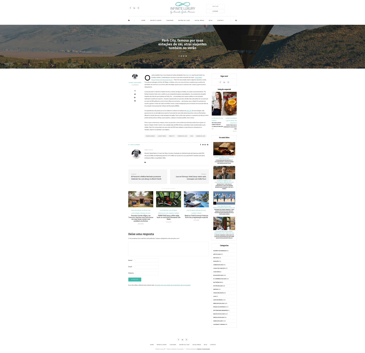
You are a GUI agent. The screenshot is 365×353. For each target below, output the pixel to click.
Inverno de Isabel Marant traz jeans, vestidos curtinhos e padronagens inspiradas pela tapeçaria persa (224, 212)
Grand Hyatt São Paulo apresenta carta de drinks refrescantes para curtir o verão (224, 186)
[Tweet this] (181, 56)
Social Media (199, 20)
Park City (188, 75)
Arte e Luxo (217, 254)
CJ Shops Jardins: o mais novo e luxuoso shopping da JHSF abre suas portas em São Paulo (224, 236)
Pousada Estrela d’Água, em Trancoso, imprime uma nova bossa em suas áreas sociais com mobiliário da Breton (140, 218)
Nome (130, 260)
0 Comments (135, 85)
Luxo (229, 180)
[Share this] (179, 56)
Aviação (216, 261)
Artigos (216, 257)
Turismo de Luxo (182, 136)
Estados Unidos (150, 136)
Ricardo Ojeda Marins (135, 82)
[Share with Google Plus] (183, 56)
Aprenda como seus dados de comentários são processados (172, 285)
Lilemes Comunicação (203, 349)
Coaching (169, 20)
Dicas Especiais (177, 37)
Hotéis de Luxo (146, 210)
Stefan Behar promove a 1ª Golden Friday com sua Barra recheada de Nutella (224, 161)
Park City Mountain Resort (165, 80)
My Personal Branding (220, 310)
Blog (210, 20)
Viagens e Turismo (187, 37)
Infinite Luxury (156, 20)
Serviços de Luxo (218, 317)
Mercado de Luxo (145, 213)
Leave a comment (135, 144)
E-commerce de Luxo (219, 278)
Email (130, 266)
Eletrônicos (217, 282)
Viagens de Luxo (200, 136)
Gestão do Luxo (184, 20)
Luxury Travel (162, 136)
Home (143, 20)
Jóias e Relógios (218, 293)
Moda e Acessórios (218, 207)
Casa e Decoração (136, 210)
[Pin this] (186, 56)
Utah (191, 136)
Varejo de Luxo (229, 233)
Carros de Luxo (218, 264)
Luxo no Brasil (135, 213)
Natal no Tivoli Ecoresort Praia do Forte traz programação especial (196, 216)
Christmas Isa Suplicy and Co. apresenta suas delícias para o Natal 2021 (224, 126)
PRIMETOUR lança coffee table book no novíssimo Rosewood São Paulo (168, 217)
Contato (220, 20)
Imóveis (215, 289)
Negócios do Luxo (224, 123)
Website (131, 273)
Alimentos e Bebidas (219, 118)
